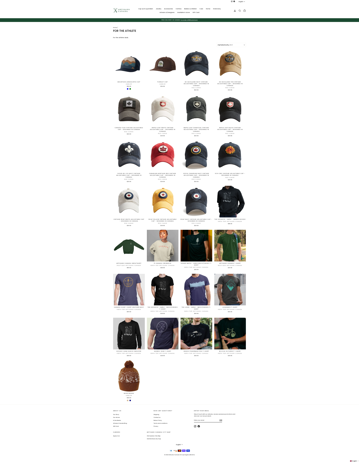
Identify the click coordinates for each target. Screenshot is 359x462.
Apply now (116, 436)
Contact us (157, 417)
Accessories (168, 9)
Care (201, 9)
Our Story (116, 414)
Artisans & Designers (167, 12)
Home (208, 9)
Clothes (178, 9)
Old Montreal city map (154, 439)
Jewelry (158, 9)
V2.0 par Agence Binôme (187, 455)
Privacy (156, 426)
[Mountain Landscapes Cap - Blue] (128, 89)
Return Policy (158, 420)
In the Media (117, 420)
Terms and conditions (161, 423)
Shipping (156, 414)
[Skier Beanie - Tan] (128, 400)
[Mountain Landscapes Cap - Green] (130, 89)
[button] (354, 461)
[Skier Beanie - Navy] (130, 400)
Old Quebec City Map (154, 436)
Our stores (116, 417)
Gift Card (196, 12)
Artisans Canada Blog (120, 423)
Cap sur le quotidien (145, 9)
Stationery (217, 9)
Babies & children (190, 9)
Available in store (183, 12)
